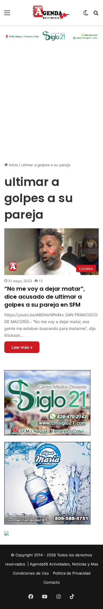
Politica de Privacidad (71, 573)
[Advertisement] (51, 106)
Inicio (13, 165)
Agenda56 (39, 564)
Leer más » (21, 347)
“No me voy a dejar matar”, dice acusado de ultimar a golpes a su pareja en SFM (44, 297)
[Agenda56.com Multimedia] (51, 12)
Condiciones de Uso (31, 573)
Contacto (51, 582)
